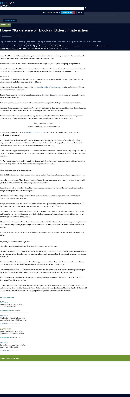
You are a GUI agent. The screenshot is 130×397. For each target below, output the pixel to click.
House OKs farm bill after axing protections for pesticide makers (12, 332)
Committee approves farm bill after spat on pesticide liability (13, 346)
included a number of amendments (48, 87)
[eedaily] (4, 302)
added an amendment (34, 132)
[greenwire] (5, 329)
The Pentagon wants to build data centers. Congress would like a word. (13, 319)
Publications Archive (50, 12)
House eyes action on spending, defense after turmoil (11, 305)
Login (79, 12)
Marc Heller (5, 337)
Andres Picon (6, 36)
